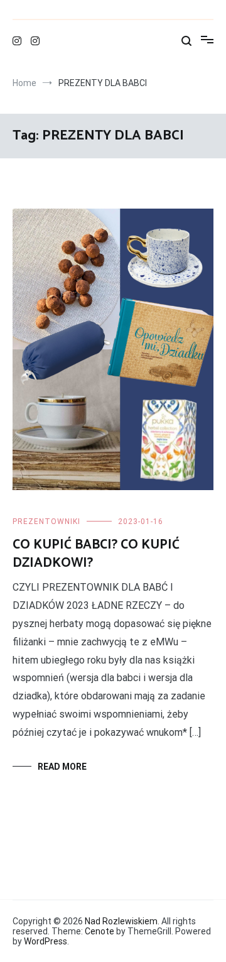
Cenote (99, 931)
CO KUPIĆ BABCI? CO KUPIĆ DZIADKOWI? (96, 554)
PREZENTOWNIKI (46, 521)
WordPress (45, 941)
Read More (62, 767)
